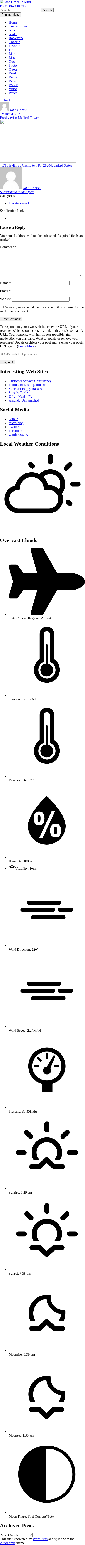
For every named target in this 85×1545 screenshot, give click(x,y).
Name (5, 283)
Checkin (14, 42)
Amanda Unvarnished (24, 400)
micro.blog (16, 423)
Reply (13, 77)
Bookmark (16, 38)
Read (12, 73)
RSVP (13, 85)
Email (5, 291)
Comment (8, 247)
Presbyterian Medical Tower (19, 118)
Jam (11, 50)
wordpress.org (18, 434)
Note (12, 61)
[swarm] (9, 218)
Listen (13, 57)
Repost (13, 81)
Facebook (15, 431)
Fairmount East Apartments (27, 385)
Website (5, 299)
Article (13, 30)
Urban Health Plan (21, 396)
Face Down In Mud (13, 6)
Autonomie (7, 1543)
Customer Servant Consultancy (30, 381)
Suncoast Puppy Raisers (25, 389)
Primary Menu (10, 14)
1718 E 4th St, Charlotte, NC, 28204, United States (36, 165)
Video (13, 89)
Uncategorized (19, 203)
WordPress (40, 1539)
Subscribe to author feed (17, 192)
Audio (13, 34)
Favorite (14, 46)
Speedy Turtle (18, 392)
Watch (13, 93)
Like (12, 54)
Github (13, 419)
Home (13, 22)
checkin (7, 100)
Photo (13, 65)
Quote (13, 69)
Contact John (18, 26)
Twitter (14, 427)
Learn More (26, 346)
